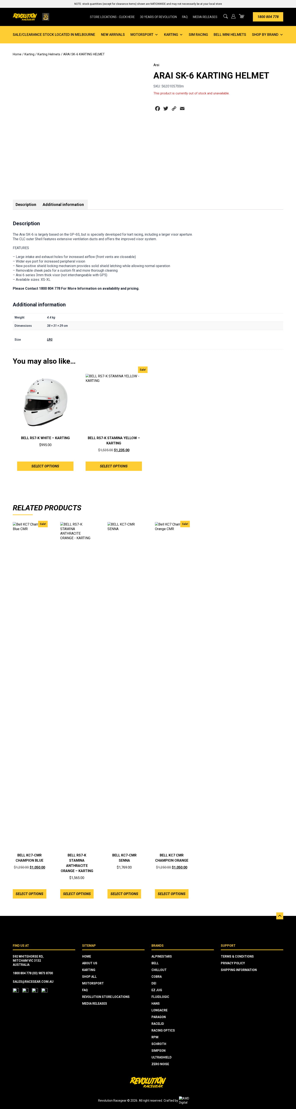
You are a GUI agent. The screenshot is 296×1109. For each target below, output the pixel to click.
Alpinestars (161, 956)
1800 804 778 (268, 17)
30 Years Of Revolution (158, 17)
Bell (155, 963)
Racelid (157, 1023)
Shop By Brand (265, 35)
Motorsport (141, 35)
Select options (45, 466)
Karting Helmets (48, 54)
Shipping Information (239, 970)
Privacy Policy (233, 963)
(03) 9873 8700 (42, 973)
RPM (154, 1037)
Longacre (159, 1010)
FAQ (185, 17)
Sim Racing (198, 35)
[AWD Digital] (188, 1100)
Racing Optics (163, 1030)
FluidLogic (160, 997)
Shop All (89, 976)
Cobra (156, 976)
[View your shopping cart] (241, 16)
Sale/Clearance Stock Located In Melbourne (54, 35)
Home (17, 54)
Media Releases (205, 17)
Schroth (158, 1044)
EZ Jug (156, 990)
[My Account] (233, 16)
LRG (49, 339)
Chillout (159, 970)
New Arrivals (113, 35)
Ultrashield (161, 1057)
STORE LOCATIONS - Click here (112, 17)
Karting (171, 35)
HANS (155, 1003)
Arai (156, 65)
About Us (89, 963)
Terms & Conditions (237, 956)
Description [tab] (26, 204)
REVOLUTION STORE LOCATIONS (106, 997)
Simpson (158, 1050)
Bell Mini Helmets (230, 35)
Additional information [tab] (63, 204)
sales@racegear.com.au (33, 981)
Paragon (158, 1017)
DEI (153, 983)
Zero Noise (160, 1064)
